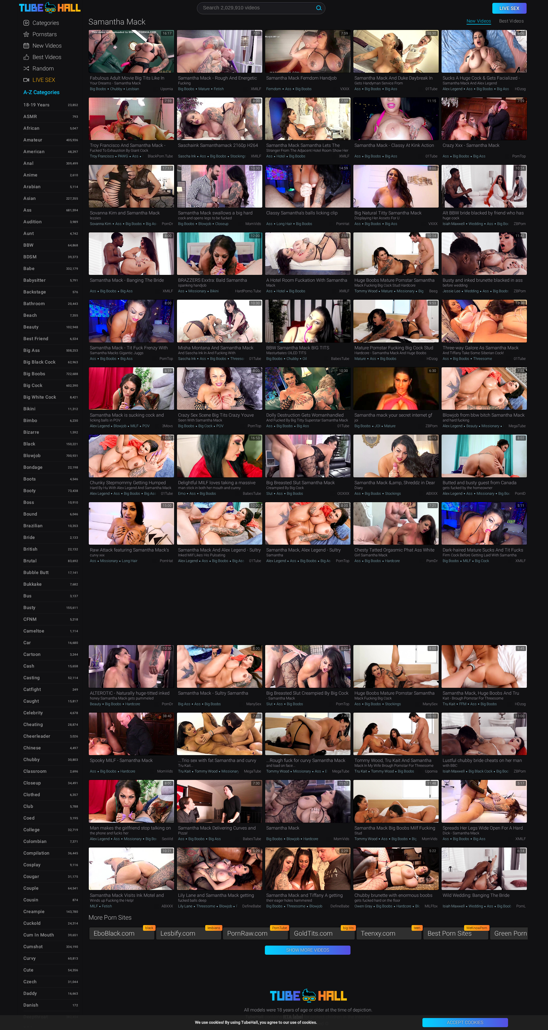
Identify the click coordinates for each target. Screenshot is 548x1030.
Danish (30, 1005)
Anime (30, 175)
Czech (30, 981)
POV (146, 426)
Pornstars (45, 34)
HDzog (520, 89)
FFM (462, 704)
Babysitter (34, 280)
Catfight (32, 689)
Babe (29, 268)
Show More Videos (307, 950)
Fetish (218, 89)
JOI (377, 426)
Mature (204, 89)
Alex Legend (453, 89)
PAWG (123, 156)
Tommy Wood (366, 291)
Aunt (28, 233)
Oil (304, 358)
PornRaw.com (257, 932)
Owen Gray (363, 906)
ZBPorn (520, 224)
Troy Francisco (102, 156)
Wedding (476, 224)
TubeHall (49, 8)
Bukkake (32, 584)
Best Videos (47, 57)
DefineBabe (251, 906)
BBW (28, 245)
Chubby (116, 89)
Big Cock (205, 426)
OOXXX (343, 493)
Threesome (239, 358)
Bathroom (34, 303)
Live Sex (44, 79)
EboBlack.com (123, 932)
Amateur (33, 140)
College (31, 829)
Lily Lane (185, 906)
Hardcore (392, 561)
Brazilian (33, 525)
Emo (182, 493)
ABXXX (432, 493)
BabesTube (340, 358)
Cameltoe (33, 631)
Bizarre (31, 432)
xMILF (256, 89)
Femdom (274, 89)
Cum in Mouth (38, 935)
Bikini (214, 291)
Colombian (35, 841)
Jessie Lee (452, 291)
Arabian (32, 186)
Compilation (36, 853)
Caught (31, 701)
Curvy (29, 958)
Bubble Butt (36, 572)
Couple (31, 888)
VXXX (344, 89)
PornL (521, 906)
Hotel (281, 156)
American (34, 151)
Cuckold (32, 923)
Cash (28, 666)
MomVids (253, 224)
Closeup (221, 224)
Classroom (35, 771)
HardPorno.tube (248, 291)
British (30, 549)
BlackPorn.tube (160, 156)
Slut (269, 493)
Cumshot (33, 946)
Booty (29, 490)
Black (29, 444)
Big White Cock (39, 397)
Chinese (32, 748)
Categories (46, 22)
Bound (30, 514)
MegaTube (517, 426)
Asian (29, 198)
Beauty (472, 426)
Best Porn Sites (457, 932)
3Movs (167, 426)
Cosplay (32, 864)
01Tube (432, 89)
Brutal (30, 560)
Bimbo (30, 420)
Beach (30, 315)
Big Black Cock (480, 771)
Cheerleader (37, 736)
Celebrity (33, 712)
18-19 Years (36, 105)
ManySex (253, 704)
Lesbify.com (190, 932)
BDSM (30, 256)
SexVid (167, 839)
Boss (28, 502)
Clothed (31, 794)
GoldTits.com (324, 932)
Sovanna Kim (101, 224)
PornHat (342, 224)
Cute (28, 970)
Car (27, 642)
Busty (29, 607)
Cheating (33, 724)
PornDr (167, 224)
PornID (520, 493)
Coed (29, 818)
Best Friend (36, 338)
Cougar (31, 876)
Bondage (33, 467)
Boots (29, 479)
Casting (31, 677)
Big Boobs (98, 89)
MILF (134, 426)
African (31, 128)
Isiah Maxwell (454, 224)
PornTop (519, 156)
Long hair (284, 224)
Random (43, 68)
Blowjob (205, 224)
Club (28, 806)
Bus (27, 596)
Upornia (166, 89)
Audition (32, 221)
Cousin (30, 900)
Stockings (237, 156)
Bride (29, 537)
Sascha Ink (187, 156)
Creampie (34, 911)
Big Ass (390, 89)
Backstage (34, 292)
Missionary (197, 291)
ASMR (30, 116)
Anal (28, 163)
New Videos (479, 21)
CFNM (30, 619)
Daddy (30, 993)
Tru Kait (449, 704)
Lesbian (132, 89)
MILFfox (431, 906)
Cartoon (32, 654)
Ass (288, 89)
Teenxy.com (390, 932)
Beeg (433, 291)
